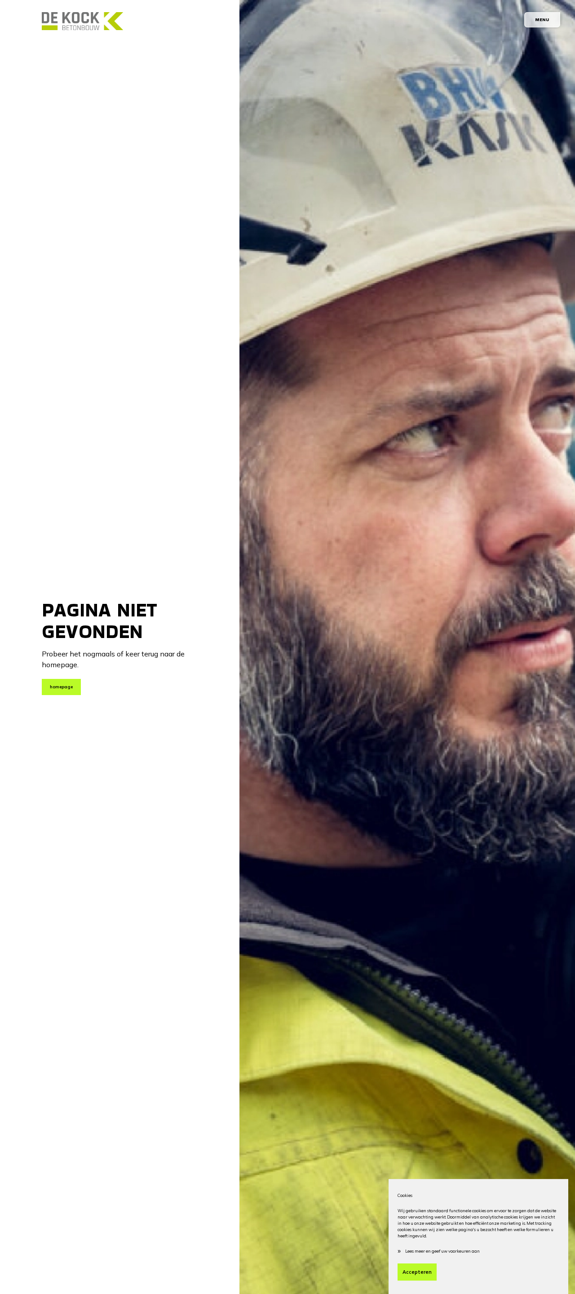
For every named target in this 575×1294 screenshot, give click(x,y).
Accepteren (417, 1272)
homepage (61, 686)
